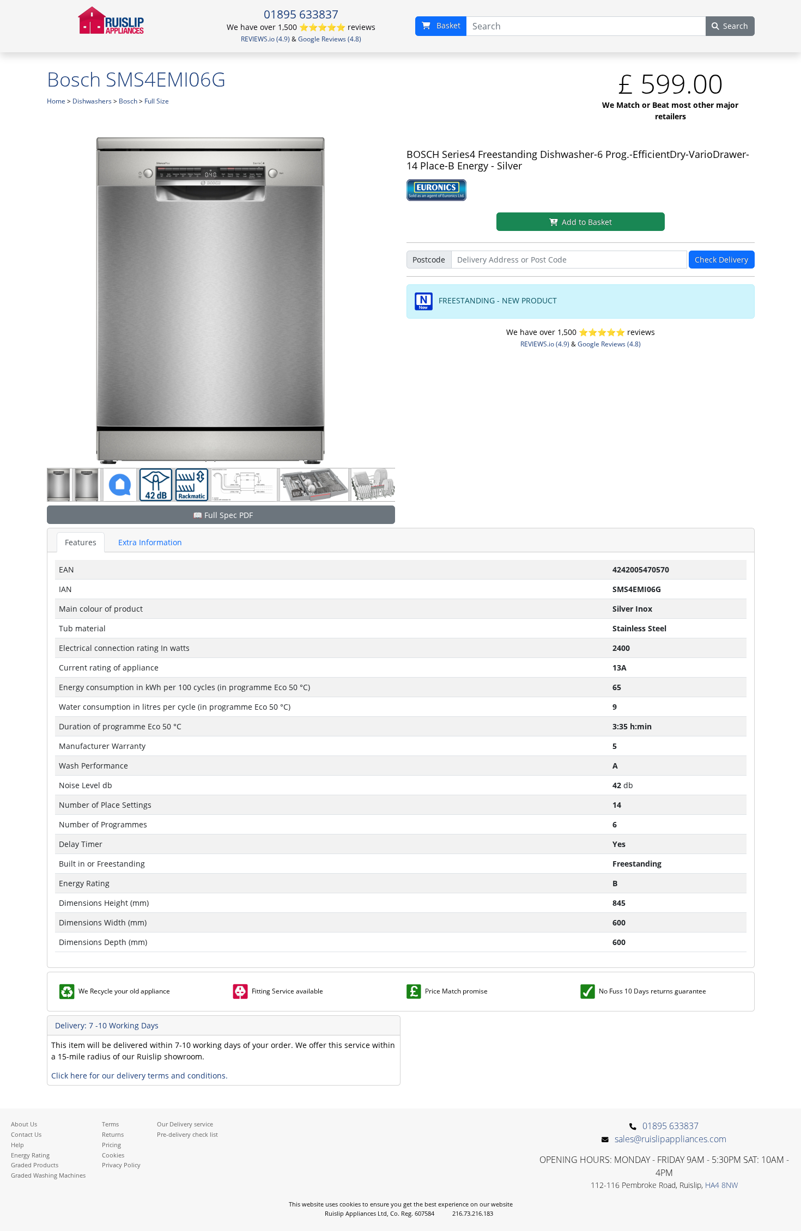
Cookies (113, 1155)
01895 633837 (301, 14)
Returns (113, 1134)
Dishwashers (92, 101)
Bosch (128, 101)
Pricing (111, 1145)
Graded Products (34, 1165)
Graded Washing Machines (48, 1175)
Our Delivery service (185, 1124)
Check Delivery (721, 259)
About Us (24, 1124)
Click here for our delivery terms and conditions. (139, 1075)
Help (17, 1145)
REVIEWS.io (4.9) (265, 39)
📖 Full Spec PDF (223, 515)
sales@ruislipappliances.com (670, 1139)
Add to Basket (587, 222)
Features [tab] (80, 542)
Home (56, 101)
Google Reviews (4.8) (329, 39)
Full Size (156, 101)
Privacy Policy (121, 1165)
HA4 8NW (721, 1185)
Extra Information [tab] (150, 542)
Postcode (428, 259)
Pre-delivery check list (187, 1134)
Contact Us (26, 1134)
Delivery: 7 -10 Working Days (107, 1025)
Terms (110, 1124)
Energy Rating (30, 1155)
